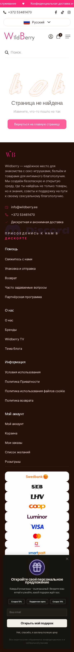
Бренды (11, 330)
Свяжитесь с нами (18, 259)
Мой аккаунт (14, 424)
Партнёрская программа (23, 297)
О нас (9, 320)
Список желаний (17, 452)
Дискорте (16, 238)
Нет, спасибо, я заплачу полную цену (37, 632)
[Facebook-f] (56, 12)
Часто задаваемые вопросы (26, 287)
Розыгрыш (13, 462)
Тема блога (13, 349)
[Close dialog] (67, 559)
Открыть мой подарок (37, 623)
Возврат (11, 278)
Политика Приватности (22, 382)
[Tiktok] (62, 12)
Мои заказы (13, 443)
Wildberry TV (14, 339)
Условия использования (22, 372)
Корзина (11, 433)
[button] (68, 36)
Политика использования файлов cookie (35, 391)
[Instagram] (69, 12)
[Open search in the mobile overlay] (37, 52)
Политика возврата (19, 400)
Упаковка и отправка (20, 269)
